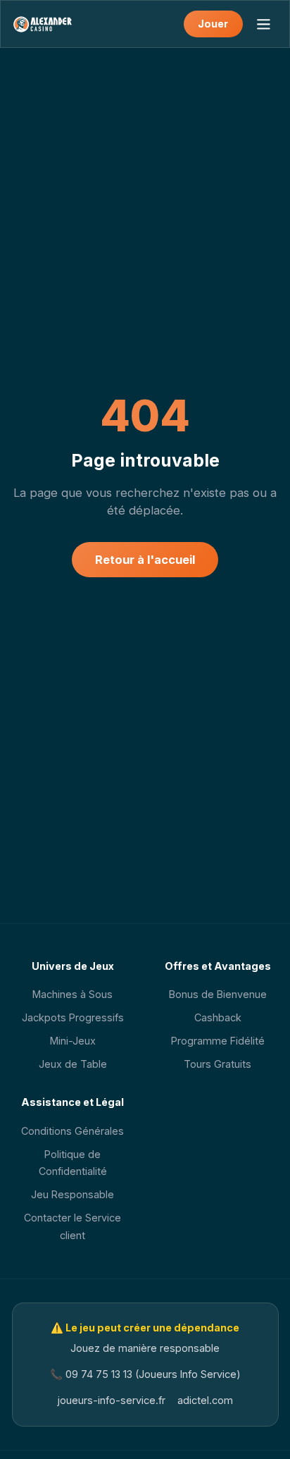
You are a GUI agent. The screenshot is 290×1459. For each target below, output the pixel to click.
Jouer (213, 24)
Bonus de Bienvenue (218, 994)
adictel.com (205, 1400)
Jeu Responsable (72, 1194)
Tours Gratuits (217, 1064)
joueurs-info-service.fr (111, 1400)
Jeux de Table (73, 1064)
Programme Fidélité (218, 1041)
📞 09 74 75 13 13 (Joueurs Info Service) (145, 1374)
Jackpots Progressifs (73, 1017)
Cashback (217, 1017)
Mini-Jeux (73, 1041)
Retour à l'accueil (145, 560)
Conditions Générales (72, 1131)
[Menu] (262, 23)
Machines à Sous (72, 994)
